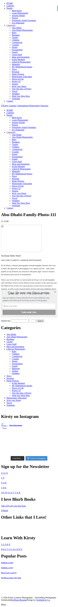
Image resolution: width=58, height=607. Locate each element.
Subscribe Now (29, 312)
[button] (28, 293)
